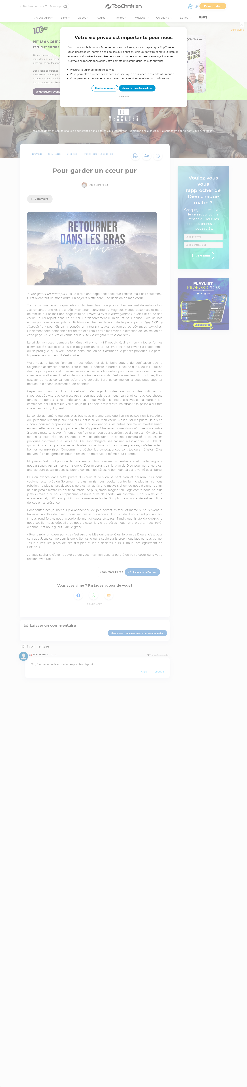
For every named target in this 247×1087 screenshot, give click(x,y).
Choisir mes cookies (105, 88)
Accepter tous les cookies (137, 88)
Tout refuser (123, 96)
